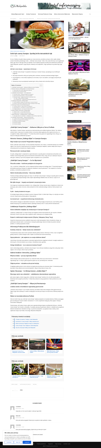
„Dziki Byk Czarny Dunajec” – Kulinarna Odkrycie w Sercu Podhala (25, 87)
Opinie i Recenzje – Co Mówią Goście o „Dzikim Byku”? (23, 114)
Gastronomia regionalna (25, 384)
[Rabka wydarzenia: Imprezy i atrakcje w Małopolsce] (71, 160)
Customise (9, 442)
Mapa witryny (58, 443)
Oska (16, 55)
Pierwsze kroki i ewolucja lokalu (20, 91)
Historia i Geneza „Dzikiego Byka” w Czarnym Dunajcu (23, 88)
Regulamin (50, 443)
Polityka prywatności (41, 443)
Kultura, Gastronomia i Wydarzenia (62, 14)
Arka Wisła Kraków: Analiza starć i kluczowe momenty (83, 150)
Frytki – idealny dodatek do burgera (22, 98)
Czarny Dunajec (14, 384)
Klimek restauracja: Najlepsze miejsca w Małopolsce (27, 323)
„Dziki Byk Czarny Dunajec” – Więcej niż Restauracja (22, 117)
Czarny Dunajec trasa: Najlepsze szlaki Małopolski (27, 325)
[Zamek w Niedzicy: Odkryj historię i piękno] (79, 132)
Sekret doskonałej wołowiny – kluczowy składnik (23, 95)
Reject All (18, 442)
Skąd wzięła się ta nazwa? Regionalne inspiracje (23, 90)
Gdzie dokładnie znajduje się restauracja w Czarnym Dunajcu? (26, 102)
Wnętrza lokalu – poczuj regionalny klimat (22, 111)
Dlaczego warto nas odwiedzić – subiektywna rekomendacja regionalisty (28, 115)
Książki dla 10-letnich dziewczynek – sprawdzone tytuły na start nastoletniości (77, 94)
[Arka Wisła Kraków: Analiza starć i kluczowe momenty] (71, 152)
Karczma (34, 384)
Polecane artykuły (17, 122)
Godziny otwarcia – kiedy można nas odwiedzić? (23, 106)
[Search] (90, 14)
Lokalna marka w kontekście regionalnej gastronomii (24, 118)
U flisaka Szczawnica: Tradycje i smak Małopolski (27, 319)
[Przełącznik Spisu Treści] (40, 85)
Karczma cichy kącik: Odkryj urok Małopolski (25, 327)
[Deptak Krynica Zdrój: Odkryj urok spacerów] (71, 168)
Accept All (27, 442)
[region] (18, 437)
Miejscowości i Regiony (77, 14)
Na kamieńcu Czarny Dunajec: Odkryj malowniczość (27, 321)
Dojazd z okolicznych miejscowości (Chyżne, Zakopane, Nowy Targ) (27, 103)
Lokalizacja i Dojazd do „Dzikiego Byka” (20, 100)
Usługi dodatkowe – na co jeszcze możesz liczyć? (23, 108)
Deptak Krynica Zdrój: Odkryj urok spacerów (83, 167)
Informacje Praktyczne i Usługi (45, 14)
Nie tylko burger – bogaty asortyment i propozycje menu (25, 96)
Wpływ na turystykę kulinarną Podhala (21, 119)
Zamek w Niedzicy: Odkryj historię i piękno (77, 142)
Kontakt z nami (66, 443)
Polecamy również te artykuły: (19, 121)
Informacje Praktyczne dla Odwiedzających (21, 104)
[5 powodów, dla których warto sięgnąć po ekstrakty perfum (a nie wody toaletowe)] (71, 177)
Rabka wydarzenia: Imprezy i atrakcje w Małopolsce (83, 158)
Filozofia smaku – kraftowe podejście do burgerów (23, 94)
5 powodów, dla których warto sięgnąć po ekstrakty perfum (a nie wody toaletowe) (83, 176)
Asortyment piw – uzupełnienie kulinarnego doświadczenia (26, 99)
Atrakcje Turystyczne (31, 14)
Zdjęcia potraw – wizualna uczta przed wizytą (22, 113)
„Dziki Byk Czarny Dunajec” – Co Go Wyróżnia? (21, 92)
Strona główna (13, 18)
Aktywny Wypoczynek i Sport (17, 14)
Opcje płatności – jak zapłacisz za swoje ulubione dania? (24, 107)
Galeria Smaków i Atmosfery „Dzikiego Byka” (21, 110)
